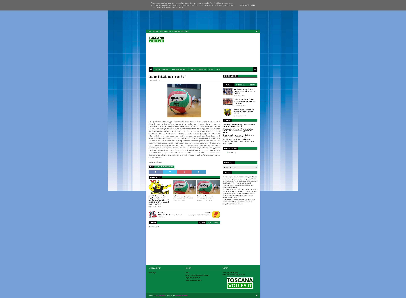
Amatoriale (202, 69)
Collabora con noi (165, 31)
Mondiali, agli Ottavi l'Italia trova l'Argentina (237, 139)
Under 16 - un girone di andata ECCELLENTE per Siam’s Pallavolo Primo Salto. (245, 101)
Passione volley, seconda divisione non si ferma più (205, 197)
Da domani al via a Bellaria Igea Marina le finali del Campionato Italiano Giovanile (239, 125)
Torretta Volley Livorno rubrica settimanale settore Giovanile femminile (244, 112)
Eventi (211, 69)
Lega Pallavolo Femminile (194, 280)
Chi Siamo (155, 31)
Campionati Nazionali (161, 69)
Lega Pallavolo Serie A (193, 278)
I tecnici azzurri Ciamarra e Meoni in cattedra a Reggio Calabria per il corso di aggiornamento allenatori (238, 130)
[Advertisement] (63, 15)
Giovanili (192, 69)
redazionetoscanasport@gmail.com (234, 275)
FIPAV (187, 272)
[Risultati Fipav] (240, 155)
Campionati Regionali (178, 69)
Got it (253, 5)
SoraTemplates (160, 295)
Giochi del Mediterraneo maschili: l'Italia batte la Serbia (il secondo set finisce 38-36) (238, 136)
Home (150, 31)
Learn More (244, 5)
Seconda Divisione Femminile (164, 166)
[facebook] (256, 31)
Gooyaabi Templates (181, 295)
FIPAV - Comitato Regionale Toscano (197, 275)
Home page (152, 272)
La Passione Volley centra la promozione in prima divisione (182, 197)
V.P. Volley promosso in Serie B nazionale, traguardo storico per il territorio (245, 91)
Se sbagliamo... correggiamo (180, 31)
